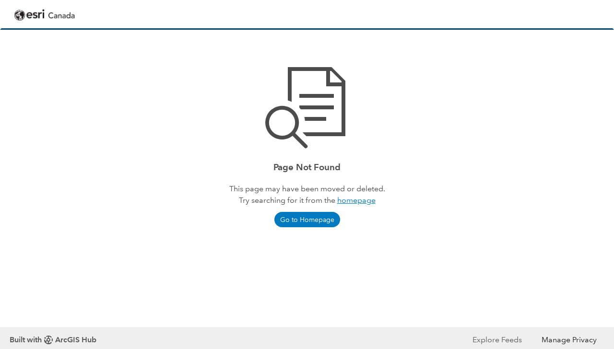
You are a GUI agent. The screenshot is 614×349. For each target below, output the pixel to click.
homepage (356, 200)
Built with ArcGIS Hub (53, 339)
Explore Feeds (497, 339)
